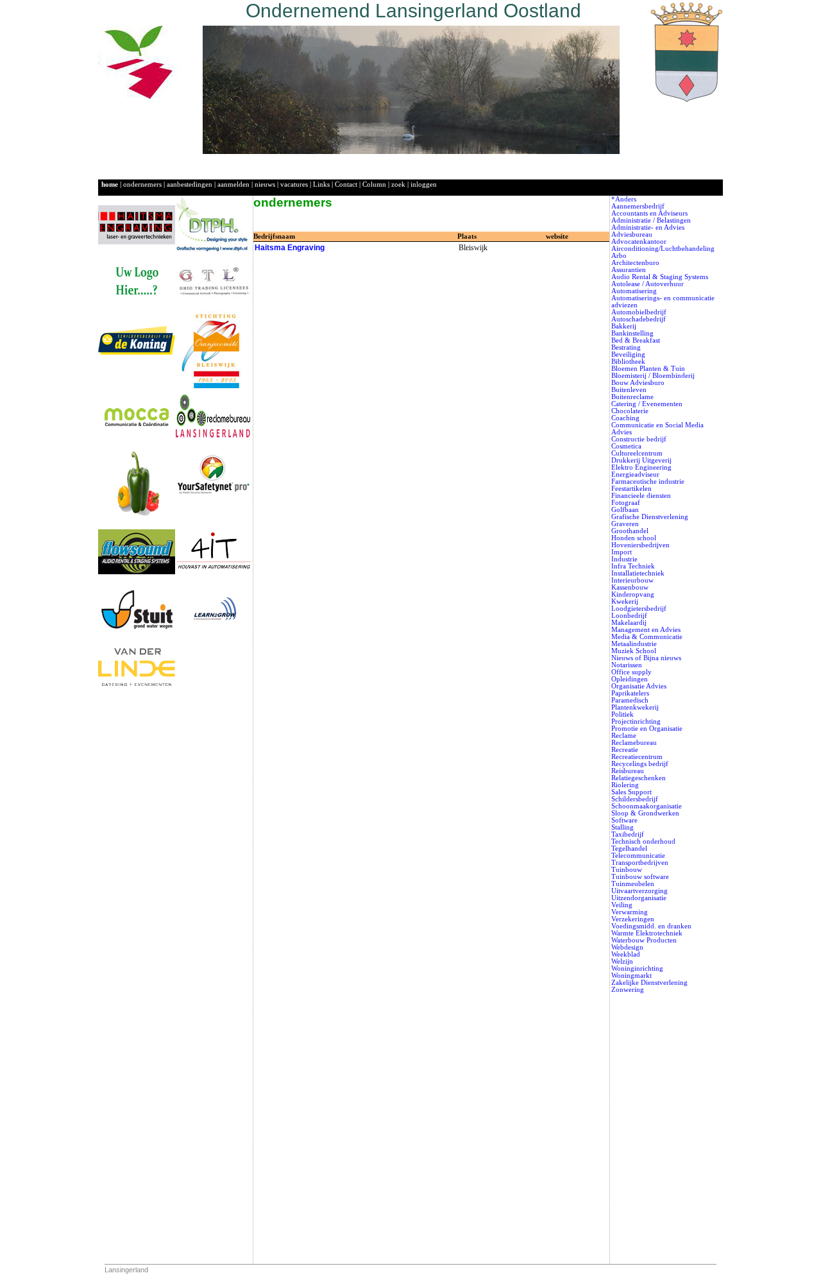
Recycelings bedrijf (639, 763)
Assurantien (628, 269)
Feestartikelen (631, 488)
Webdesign (627, 947)
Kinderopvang (632, 594)
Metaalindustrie (634, 643)
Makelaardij (629, 622)
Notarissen (626, 665)
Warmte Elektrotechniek (646, 933)
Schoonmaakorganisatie (646, 806)
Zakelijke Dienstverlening (649, 982)
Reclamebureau (634, 742)
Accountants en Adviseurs (649, 213)
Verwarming (629, 912)
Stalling (622, 827)
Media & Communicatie (646, 636)
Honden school (633, 538)
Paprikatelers (630, 693)
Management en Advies (646, 629)
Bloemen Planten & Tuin (648, 368)
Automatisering (634, 290)
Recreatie (624, 749)
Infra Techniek (633, 566)
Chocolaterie (629, 410)
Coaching (625, 418)
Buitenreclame (632, 396)
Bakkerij (623, 326)
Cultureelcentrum (637, 453)
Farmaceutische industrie (647, 481)
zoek (398, 184)
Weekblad (625, 954)
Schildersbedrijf (634, 799)
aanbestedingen (189, 184)
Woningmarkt (631, 975)
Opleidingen (629, 679)
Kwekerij (624, 601)
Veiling (621, 905)
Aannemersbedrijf (637, 206)
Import (621, 552)
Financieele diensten (641, 495)
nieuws (265, 184)
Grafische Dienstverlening (649, 516)
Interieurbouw (632, 580)
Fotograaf (625, 502)
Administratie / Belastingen (651, 220)
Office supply (631, 672)
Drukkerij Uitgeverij (641, 460)
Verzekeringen (632, 919)
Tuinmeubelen (632, 883)
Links (321, 184)
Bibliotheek (628, 361)
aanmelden (233, 184)
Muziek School (633, 650)
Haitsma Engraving (290, 247)
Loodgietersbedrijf (638, 608)
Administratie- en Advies (647, 227)
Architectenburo (635, 262)
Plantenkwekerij (635, 707)
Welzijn (622, 961)
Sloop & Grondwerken (645, 813)
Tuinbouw (626, 869)
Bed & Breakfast (635, 340)
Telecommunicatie (638, 855)
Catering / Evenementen (646, 403)
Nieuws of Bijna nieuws (646, 657)
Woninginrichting (637, 968)
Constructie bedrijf (638, 439)
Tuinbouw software (640, 876)
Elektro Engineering (641, 467)
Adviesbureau (631, 234)
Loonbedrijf (629, 615)
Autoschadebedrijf (638, 319)
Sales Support (631, 792)
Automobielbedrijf (638, 312)
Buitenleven (629, 389)
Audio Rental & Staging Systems (659, 276)
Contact (346, 184)
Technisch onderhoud (643, 841)
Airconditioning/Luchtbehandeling (663, 248)
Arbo (619, 255)
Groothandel (629, 530)
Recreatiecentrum (637, 756)
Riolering (625, 785)
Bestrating (626, 347)
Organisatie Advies (638, 686)
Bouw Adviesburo (637, 382)
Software (624, 820)
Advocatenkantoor (638, 241)
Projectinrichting (636, 721)
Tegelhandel (629, 848)
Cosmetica (626, 446)
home (109, 184)
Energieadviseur (635, 474)
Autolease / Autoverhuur (647, 283)
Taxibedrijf (627, 834)
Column (374, 184)
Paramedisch (629, 700)
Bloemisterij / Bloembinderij (653, 375)
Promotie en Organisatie (646, 728)
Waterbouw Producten (644, 940)
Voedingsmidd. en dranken (651, 926)
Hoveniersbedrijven (640, 545)
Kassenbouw (629, 587)
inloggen (423, 184)
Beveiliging (628, 354)
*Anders (623, 199)
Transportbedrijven (639, 862)
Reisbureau (627, 770)
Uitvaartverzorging (639, 890)
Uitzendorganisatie (638, 897)
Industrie (624, 559)
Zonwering (627, 989)
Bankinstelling (632, 333)
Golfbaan (625, 509)
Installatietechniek (637, 573)
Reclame (623, 735)
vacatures (294, 184)
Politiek (622, 714)
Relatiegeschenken (638, 777)
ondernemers (142, 184)
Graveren (625, 523)
